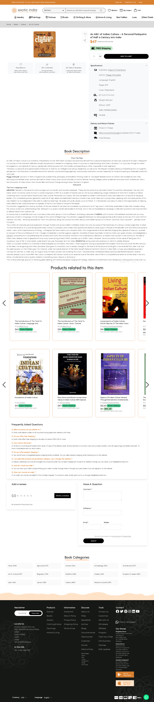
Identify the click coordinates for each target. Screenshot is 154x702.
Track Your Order (106, 637)
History (23, 24)
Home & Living (53, 633)
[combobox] (81, 10)
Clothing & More (54, 624)
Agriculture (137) (42, 566)
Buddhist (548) (71, 574)
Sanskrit (10, 236)
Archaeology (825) (100, 566)
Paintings (51, 628)
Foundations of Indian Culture (26, 397)
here (65, 468)
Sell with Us (104, 620)
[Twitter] (121, 612)
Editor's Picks (87, 649)
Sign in (118, 2)
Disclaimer (68, 612)
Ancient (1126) (70, 566)
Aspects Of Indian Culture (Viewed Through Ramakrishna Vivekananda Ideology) (114, 399)
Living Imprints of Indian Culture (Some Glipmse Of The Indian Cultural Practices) (115, 323)
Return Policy (70, 616)
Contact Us (103, 612)
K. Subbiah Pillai (22, 326)
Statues (50, 612)
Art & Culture (34, 24)
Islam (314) (12, 582)
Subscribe (35, 613)
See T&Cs (25, 72)
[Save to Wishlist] (85, 35)
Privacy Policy (127, 536)
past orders (83, 468)
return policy (36, 448)
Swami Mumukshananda (110, 402)
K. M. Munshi (21, 402)
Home (9, 24)
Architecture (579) (129, 566)
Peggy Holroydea (113, 75)
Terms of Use (116, 536)
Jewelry (50, 620)
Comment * (87, 489)
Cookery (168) (99, 574)
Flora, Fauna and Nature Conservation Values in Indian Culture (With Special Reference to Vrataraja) (72, 399)
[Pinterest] (125, 612)
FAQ (140, 2)
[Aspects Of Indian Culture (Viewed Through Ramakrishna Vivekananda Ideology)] (115, 394)
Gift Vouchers (104, 641)
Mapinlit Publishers (117, 70)
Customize (103, 616)
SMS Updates (104, 649)
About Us (85, 612)
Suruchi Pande (65, 402)
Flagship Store (121, 631)
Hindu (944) (12, 566)
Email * (85, 522)
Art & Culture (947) (15, 574)
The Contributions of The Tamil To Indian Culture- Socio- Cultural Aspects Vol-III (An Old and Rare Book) (72, 323)
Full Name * (87, 508)
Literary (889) (70, 582)
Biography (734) (42, 574)
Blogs (83, 628)
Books (16, 24)
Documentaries (88, 633)
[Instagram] (129, 612)
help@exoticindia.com (120, 462)
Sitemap (102, 645)
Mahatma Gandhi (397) (102, 582)
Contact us (130, 2)
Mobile (106, 522)
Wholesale (103, 624)
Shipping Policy (71, 624)
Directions (119, 641)
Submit (93, 541)
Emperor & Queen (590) (131, 574)
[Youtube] (138, 612)
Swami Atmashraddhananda (112, 326)
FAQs (83, 616)
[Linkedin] (133, 612)
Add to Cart (126, 56)
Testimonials (86, 637)
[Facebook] (117, 612)
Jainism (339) (41, 582)
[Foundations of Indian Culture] (29, 394)
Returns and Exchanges (109, 133)
